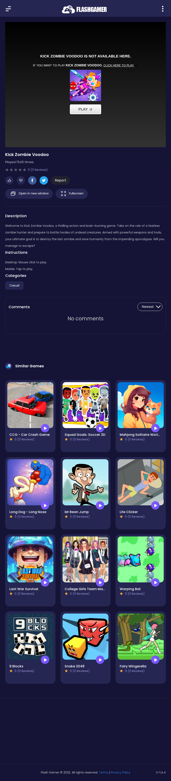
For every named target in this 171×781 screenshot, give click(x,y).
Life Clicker (129, 512)
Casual (14, 285)
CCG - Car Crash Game (29, 434)
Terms (103, 772)
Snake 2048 (74, 666)
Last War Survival (23, 589)
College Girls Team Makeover (89, 589)
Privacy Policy (120, 772)
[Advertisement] (30, 733)
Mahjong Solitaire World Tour (144, 434)
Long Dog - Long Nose (27, 512)
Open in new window (33, 193)
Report (60, 180)
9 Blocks (16, 666)
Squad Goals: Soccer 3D (85, 434)
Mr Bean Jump (77, 512)
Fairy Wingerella (133, 666)
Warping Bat (130, 589)
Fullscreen (76, 193)
